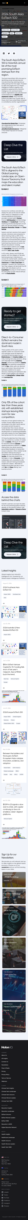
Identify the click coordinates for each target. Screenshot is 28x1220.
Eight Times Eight (17, 262)
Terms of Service (6, 1078)
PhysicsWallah (10, 273)
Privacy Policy (5, 1074)
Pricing (3, 1071)
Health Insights (6, 1134)
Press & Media (5, 1068)
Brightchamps (6, 357)
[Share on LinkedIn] (4, 53)
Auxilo (17, 250)
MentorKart (11, 227)
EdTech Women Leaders (8, 1117)
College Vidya (20, 375)
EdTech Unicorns (6, 1114)
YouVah (4, 456)
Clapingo (19, 360)
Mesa (11, 467)
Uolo (22, 247)
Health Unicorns (6, 1140)
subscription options (8, 509)
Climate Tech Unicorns (8, 1094)
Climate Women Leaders (9, 1098)
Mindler (17, 227)
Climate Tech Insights (8, 1088)
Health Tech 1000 (7, 1147)
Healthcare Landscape (8, 1137)
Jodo (9, 250)
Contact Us (5, 1061)
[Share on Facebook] (14, 53)
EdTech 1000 (5, 1121)
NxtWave (5, 222)
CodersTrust (14, 222)
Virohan (19, 218)
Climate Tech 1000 (7, 1101)
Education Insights (7, 1108)
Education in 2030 (7, 1124)
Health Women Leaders (8, 1144)
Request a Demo (21, 509)
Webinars (4, 1081)
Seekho (23, 362)
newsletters (5, 867)
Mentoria (4, 227)
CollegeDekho (10, 375)
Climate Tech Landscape (9, 1091)
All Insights (5, 1058)
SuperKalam (5, 270)
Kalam (24, 445)
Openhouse (5, 262)
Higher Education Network (9, 1127)
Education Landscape (8, 1111)
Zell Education (11, 220)
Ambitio (8, 442)
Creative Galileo (18, 357)
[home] (5, 3)
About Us (4, 1055)
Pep (7, 366)
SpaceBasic (7, 248)
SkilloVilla (4, 364)
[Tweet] (9, 53)
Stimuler (4, 362)
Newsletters (5, 1065)
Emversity (17, 458)
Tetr (6, 467)
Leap (12, 250)
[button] (24, 3)
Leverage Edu (8, 377)
